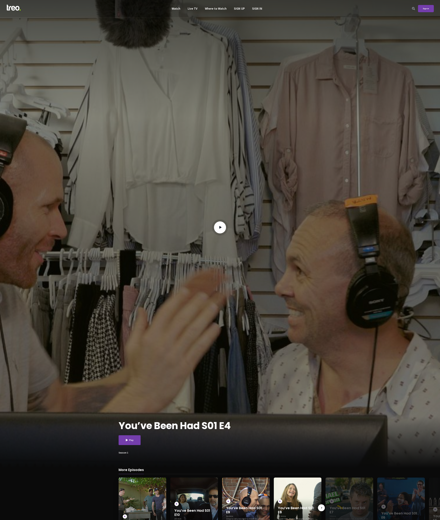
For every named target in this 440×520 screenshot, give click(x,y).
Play (131, 440)
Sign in (426, 8)
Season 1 (123, 452)
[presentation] (321, 507)
